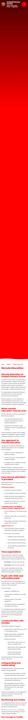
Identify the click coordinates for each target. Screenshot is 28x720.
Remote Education (18, 364)
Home (2, 364)
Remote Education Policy (10, 710)
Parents (9, 364)
